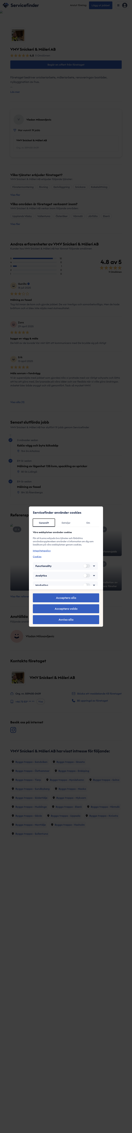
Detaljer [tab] (66, 522)
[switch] (86, 566)
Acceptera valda (66, 609)
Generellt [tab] (44, 522)
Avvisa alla (66, 619)
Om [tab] (88, 522)
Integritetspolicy (42, 550)
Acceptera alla (66, 598)
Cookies (37, 556)
